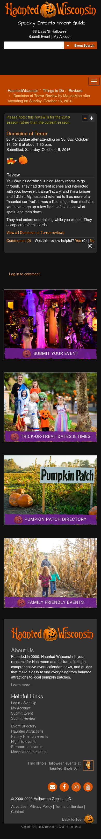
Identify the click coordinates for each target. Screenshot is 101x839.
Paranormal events (26, 746)
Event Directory (23, 725)
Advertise (18, 806)
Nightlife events (23, 741)
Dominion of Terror (26, 133)
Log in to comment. (25, 273)
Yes (78, 240)
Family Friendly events (29, 736)
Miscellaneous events (28, 751)
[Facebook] (64, 786)
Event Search (84, 45)
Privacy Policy (41, 806)
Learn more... (22, 684)
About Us (22, 650)
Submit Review (23, 718)
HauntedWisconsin (23, 90)
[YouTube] (88, 786)
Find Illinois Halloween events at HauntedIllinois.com (54, 765)
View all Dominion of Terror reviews (35, 232)
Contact (17, 811)
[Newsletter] (52, 786)
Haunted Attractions (27, 731)
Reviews (75, 90)
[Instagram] (76, 786)
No (92, 240)
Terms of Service (69, 806)
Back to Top (72, 819)
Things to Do (53, 90)
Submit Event (39, 36)
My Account (63, 36)
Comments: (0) (18, 240)
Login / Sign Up (23, 702)
